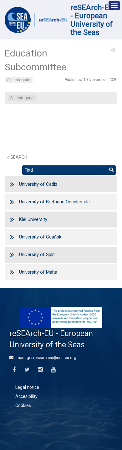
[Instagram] (40, 370)
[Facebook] (14, 370)
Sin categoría (18, 80)
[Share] (113, 49)
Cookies (23, 405)
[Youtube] (53, 370)
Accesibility (26, 396)
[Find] (111, 170)
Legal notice (27, 387)
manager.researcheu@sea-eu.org (46, 357)
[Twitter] (27, 370)
